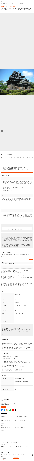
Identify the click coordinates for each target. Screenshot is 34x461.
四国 (12, 3)
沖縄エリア (2, 423)
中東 (10, 446)
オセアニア (22, 446)
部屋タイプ (2, 256)
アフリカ (7, 446)
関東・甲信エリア (17, 420)
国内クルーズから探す (20, 454)
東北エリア (8, 420)
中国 (16, 3)
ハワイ (26, 446)
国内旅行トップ (4, 413)
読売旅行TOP (3, 3)
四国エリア (7, 442)
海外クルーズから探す (12, 454)
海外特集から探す (3, 436)
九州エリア (12, 442)
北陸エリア (23, 420)
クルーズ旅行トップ (5, 452)
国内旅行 (7, 3)
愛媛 (14, 3)
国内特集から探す (3, 416)
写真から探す (26, 416)
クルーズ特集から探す (4, 454)
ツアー (10, 3)
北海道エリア (3, 420)
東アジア (17, 446)
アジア (14, 446)
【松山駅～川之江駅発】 (21, 3)
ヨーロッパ (2, 446)
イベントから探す (20, 416)
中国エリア (2, 442)
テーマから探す (10, 416)
